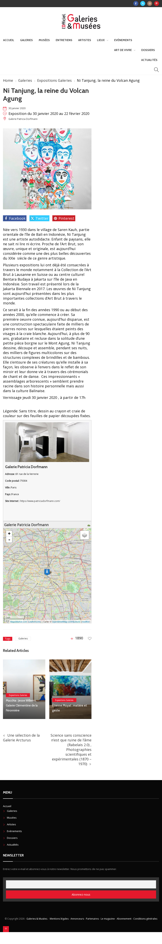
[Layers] (84, 535)
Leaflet (31, 621)
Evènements (123, 40)
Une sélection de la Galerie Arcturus (21, 737)
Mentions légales (59, 918)
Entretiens (64, 40)
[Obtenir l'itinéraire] (89, 524)
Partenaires (92, 918)
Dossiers (148, 50)
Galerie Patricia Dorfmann (23, 119)
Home (8, 80)
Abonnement (124, 918)
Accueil (8, 40)
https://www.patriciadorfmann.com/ (40, 501)
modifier (85, 621)
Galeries (26, 40)
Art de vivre (123, 50)
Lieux (101, 40)
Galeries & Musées (36, 918)
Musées (44, 40)
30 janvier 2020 (16, 108)
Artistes (84, 40)
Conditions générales (145, 918)
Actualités (149, 60)
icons (38, 621)
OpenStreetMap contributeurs (66, 621)
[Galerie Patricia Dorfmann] (47, 572)
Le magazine (108, 918)
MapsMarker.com (18, 621)
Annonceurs (77, 918)
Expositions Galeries (54, 80)
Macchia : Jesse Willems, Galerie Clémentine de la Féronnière (22, 705)
